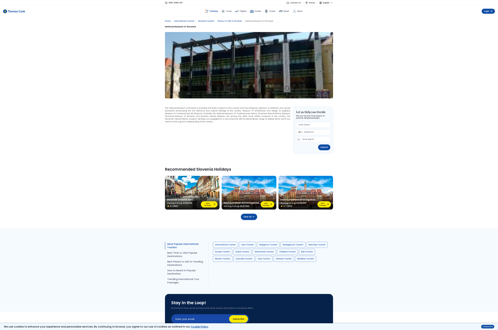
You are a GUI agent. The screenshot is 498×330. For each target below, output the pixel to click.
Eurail (286, 11)
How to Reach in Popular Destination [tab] (181, 272)
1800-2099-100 (175, 3)
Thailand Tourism (287, 251)
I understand (488, 326)
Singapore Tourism (268, 244)
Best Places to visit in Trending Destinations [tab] (185, 263)
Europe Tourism (222, 251)
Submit (324, 147)
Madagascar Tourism (293, 244)
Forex (229, 11)
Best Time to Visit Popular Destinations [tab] (182, 254)
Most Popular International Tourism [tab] (182, 245)
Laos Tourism (247, 244)
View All (247, 216)
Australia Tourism (244, 258)
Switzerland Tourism (264, 251)
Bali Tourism (307, 251)
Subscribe (238, 319)
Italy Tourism (264, 258)
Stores (312, 3)
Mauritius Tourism (317, 244)
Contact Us (295, 3)
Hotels (258, 11)
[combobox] (300, 132)
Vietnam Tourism (284, 258)
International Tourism (225, 244)
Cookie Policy (199, 326)
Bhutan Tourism (222, 258)
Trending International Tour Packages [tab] (183, 280)
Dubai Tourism (242, 251)
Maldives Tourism (305, 258)
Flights (243, 11)
